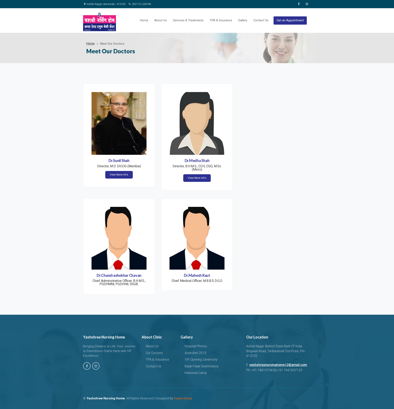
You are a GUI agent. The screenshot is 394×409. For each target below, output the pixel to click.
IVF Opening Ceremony (201, 359)
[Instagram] (307, 4)
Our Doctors (154, 353)
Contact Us (260, 20)
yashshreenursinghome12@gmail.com (278, 365)
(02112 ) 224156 (141, 4)
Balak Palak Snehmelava (201, 366)
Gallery (242, 20)
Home (144, 20)
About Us (160, 20)
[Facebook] (298, 4)
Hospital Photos (196, 346)
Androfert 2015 (195, 353)
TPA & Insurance (221, 20)
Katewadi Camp (196, 373)
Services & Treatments (188, 20)
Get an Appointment (290, 20)
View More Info (119, 174)
